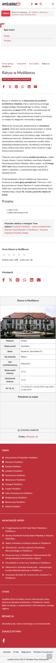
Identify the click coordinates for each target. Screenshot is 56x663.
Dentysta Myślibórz (14, 462)
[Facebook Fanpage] (31, 4)
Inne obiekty (34, 64)
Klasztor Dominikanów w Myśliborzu (21, 230)
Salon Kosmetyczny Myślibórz (18, 493)
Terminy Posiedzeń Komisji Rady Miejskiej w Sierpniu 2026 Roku (29, 537)
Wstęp (7, 36)
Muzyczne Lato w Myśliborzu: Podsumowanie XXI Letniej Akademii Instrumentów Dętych (28, 556)
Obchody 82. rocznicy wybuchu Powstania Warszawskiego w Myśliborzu (25, 549)
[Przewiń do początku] (49, 656)
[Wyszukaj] (40, 4)
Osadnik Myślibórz (21, 227)
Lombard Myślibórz (14, 471)
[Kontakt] (36, 4)
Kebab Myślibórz (12, 507)
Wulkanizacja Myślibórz (16, 498)
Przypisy (7, 41)
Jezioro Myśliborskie (41, 227)
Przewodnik (21, 64)
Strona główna (8, 64)
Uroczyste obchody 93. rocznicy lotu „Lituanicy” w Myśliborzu (28, 576)
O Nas (16, 652)
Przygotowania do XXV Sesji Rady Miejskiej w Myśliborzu (26, 529)
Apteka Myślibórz (13, 466)
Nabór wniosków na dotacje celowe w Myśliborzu (28, 543)
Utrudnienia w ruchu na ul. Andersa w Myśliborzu (28, 563)
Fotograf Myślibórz (14, 484)
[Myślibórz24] (11, 4)
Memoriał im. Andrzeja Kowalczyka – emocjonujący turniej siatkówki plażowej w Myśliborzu (28, 568)
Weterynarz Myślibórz (15, 480)
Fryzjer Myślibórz (13, 489)
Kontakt (46, 624)
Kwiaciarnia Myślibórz (15, 475)
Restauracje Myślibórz (15, 502)
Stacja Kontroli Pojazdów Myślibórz (21, 458)
